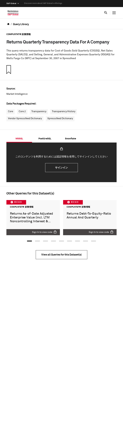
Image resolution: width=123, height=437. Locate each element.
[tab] (19, 139)
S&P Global (11, 3)
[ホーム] (13, 13)
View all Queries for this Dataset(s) (61, 254)
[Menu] (114, 13)
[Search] (106, 13)
